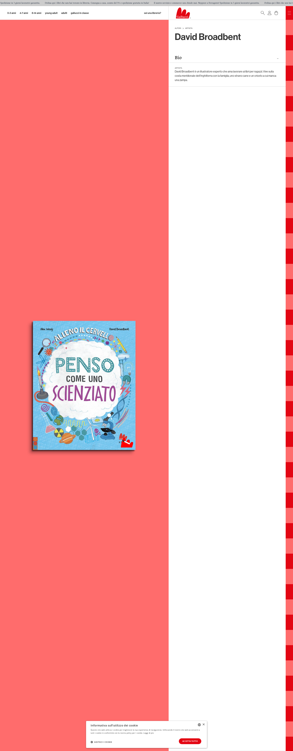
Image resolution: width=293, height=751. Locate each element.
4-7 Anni (24, 12)
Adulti (64, 12)
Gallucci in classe (80, 12)
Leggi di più (148, 733)
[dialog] (146, 734)
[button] (101, 742)
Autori (178, 28)
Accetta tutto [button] (190, 741)
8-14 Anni (36, 12)
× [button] (203, 724)
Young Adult (51, 12)
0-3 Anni (11, 12)
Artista (188, 28)
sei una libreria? (152, 12)
